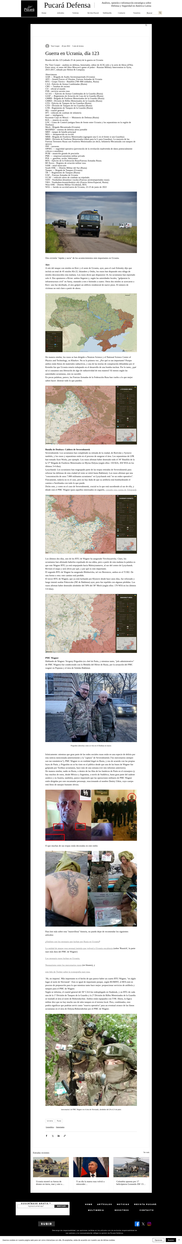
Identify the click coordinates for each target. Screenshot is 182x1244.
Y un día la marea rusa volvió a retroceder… (90, 1182)
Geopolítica (50, 1127)
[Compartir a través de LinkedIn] (58, 1136)
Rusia (59, 1121)
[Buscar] (160, 12)
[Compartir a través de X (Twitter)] (52, 1136)
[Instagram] (149, 1223)
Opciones (158, 1240)
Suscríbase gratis (35, 1203)
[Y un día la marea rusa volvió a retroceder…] (91, 1167)
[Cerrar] (179, 1240)
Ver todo (146, 1152)
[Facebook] (137, 1223)
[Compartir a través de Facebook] (46, 1136)
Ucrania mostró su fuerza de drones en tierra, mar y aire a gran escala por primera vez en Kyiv (50, 1182)
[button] (62, 13)
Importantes (60, 1127)
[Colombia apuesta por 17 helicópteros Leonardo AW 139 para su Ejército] (131, 1167)
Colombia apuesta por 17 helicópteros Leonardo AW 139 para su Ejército (130, 1182)
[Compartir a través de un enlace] (65, 1136)
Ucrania (50, 1121)
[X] (143, 1223)
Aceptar (171, 1240)
